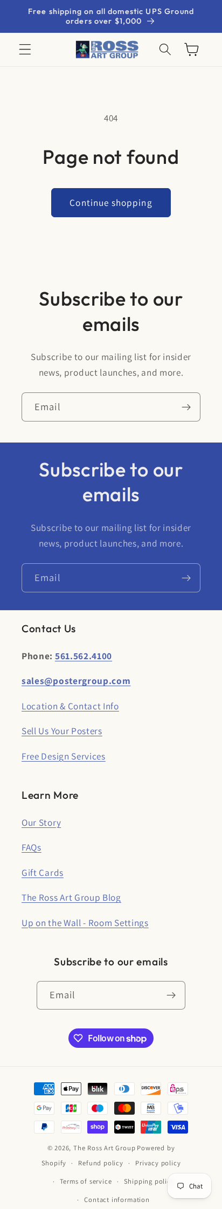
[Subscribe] (186, 407)
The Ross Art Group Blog (71, 897)
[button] (25, 50)
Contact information (116, 1199)
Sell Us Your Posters (62, 730)
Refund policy (100, 1162)
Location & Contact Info (70, 706)
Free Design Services (64, 756)
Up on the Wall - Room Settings (85, 922)
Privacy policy (158, 1162)
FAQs (31, 847)
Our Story (41, 822)
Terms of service (86, 1181)
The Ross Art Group (104, 1147)
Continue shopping (111, 202)
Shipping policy (149, 1181)
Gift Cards (43, 872)
